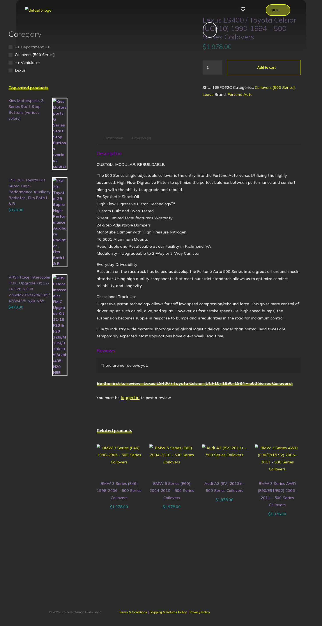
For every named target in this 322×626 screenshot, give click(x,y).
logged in (130, 397)
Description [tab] (113, 138)
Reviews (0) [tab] (141, 138)
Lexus (208, 94)
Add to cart (266, 67)
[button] (192, 10)
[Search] (207, 30)
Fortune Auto (240, 94)
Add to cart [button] (121, 459)
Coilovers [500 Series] (275, 87)
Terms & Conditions (133, 612)
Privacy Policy (199, 612)
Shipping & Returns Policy (168, 612)
